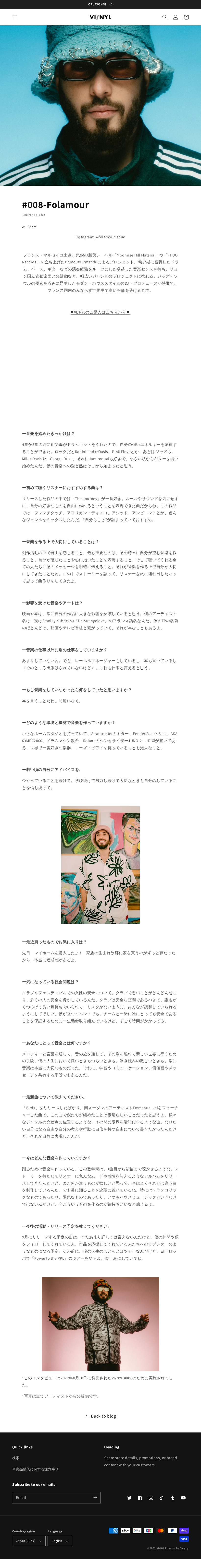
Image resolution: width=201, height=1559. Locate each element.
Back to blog (103, 1416)
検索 (15, 1458)
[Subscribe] (95, 1497)
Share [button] (32, 227)
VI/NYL (160, 1548)
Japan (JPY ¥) (25, 1541)
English (57, 1541)
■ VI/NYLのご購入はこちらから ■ (100, 312)
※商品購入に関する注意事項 (35, 1469)
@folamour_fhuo (110, 237)
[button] (14, 17)
